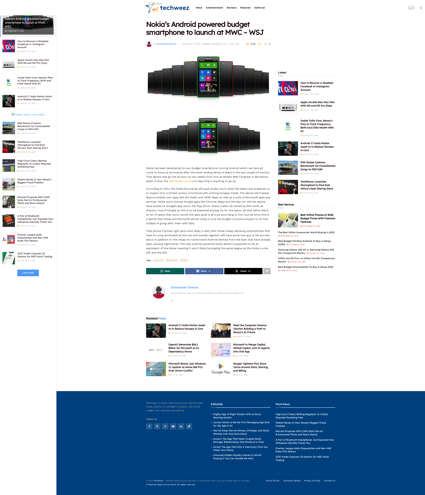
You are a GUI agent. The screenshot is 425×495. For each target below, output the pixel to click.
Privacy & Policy (312, 480)
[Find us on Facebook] (149, 426)
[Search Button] (421, 7)
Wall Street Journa (181, 181)
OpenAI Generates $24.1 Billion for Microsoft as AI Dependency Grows (184, 348)
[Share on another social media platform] (267, 271)
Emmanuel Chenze (166, 44)
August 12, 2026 (243, 336)
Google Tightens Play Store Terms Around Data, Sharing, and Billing (250, 367)
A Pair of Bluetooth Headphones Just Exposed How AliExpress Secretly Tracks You (35, 218)
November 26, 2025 (289, 236)
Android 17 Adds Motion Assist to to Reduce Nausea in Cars (34, 98)
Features (245, 7)
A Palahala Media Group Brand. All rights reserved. (171, 484)
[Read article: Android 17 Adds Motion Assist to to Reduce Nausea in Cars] (156, 330)
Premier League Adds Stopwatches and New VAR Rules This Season (32, 237)
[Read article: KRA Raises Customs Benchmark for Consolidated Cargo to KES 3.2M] (288, 168)
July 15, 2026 (176, 375)
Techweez (158, 481)
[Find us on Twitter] (157, 426)
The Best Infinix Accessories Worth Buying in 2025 (306, 232)
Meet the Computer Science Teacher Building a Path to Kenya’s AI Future (250, 329)
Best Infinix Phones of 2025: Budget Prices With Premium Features (317, 218)
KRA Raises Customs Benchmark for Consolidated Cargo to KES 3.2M (33, 126)
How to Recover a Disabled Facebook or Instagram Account (32, 44)
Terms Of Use (272, 480)
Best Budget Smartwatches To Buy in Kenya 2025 (305, 266)
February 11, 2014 (191, 44)
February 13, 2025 (288, 270)
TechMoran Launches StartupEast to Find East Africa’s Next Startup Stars (32, 144)
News (199, 7)
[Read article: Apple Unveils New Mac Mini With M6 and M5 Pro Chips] (288, 107)
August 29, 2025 (316, 253)
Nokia (184, 260)
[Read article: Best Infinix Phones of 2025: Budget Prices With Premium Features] (288, 220)
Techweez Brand (291, 480)
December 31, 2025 (311, 226)
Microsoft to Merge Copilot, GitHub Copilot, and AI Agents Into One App (251, 348)
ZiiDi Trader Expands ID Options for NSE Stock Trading (34, 255)
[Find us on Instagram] (165, 426)
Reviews (232, 7)
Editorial (259, 7)
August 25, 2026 (178, 333)
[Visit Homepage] (167, 8)
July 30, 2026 (241, 356)
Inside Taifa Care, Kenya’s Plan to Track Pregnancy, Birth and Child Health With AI (35, 80)
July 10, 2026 (241, 375)
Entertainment (214, 7)
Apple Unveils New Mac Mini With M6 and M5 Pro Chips (33, 61)
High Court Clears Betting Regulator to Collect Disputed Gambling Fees (34, 163)
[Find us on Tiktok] (189, 426)
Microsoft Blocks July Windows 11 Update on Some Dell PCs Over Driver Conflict (187, 367)
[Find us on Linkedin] (181, 426)
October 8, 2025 (296, 245)
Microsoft (172, 260)
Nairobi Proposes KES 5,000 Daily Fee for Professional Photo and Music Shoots (33, 200)
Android (158, 260)
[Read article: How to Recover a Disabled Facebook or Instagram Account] (288, 88)
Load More (28, 273)
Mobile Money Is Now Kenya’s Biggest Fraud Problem (34, 181)
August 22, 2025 (297, 262)
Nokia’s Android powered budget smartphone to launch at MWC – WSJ (27, 22)
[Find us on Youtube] (173, 426)
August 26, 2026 (310, 94)
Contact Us (329, 480)
